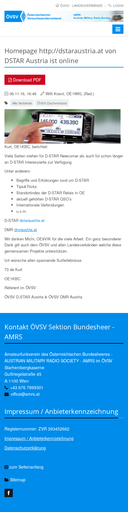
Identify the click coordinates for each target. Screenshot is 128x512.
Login (118, 5)
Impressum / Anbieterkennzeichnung (39, 438)
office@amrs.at (25, 394)
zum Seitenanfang (25, 467)
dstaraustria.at (32, 220)
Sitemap (17, 480)
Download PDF (26, 80)
